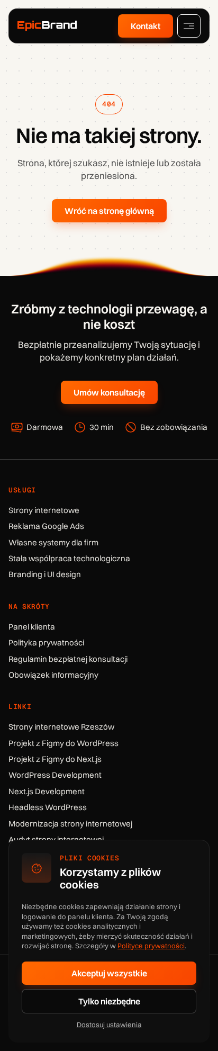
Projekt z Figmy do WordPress (63, 743)
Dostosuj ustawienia (109, 1024)
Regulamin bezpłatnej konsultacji (68, 659)
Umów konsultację (109, 392)
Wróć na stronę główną (109, 210)
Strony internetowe (43, 510)
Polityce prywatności (151, 945)
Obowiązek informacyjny (53, 675)
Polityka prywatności (46, 642)
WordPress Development (55, 775)
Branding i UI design (44, 574)
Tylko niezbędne (109, 1001)
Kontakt (145, 26)
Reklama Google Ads (46, 526)
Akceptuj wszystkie (109, 973)
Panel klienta (31, 627)
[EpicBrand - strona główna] (47, 26)
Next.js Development (46, 791)
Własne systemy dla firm (53, 542)
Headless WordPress (47, 807)
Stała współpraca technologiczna (69, 558)
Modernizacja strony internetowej (70, 824)
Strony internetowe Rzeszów (61, 727)
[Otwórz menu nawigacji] (189, 26)
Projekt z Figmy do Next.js (55, 759)
